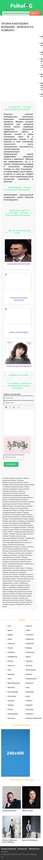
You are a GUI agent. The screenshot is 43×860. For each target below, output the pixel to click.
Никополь (11, 701)
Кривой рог (30, 639)
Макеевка (11, 652)
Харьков (29, 626)
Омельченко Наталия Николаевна (18, 299)
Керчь (28, 696)
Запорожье (30, 635)
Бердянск (29, 705)
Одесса (10, 630)
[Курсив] (10, 407)
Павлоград (29, 709)
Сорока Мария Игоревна (18, 332)
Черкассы (11, 665)
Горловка (29, 674)
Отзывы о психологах (8, 849)
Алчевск (10, 709)
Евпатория (29, 714)
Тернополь (11, 687)
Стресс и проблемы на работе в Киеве (16, 587)
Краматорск (30, 692)
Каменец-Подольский (33, 718)
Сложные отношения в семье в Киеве (16, 489)
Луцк (27, 687)
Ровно (10, 679)
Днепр (28, 630)
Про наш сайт (22, 849)
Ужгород (11, 705)
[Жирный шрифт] (6, 407)
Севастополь (30, 652)
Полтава (10, 661)
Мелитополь (12, 696)
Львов (10, 639)
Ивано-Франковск (14, 683)
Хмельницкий (31, 670)
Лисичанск (11, 718)
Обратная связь (34, 849)
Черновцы (11, 674)
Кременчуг (29, 683)
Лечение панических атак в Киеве (15, 502)
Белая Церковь (13, 692)
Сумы (9, 670)
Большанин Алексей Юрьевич (19, 264)
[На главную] (21, 6)
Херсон (28, 657)
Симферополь (12, 657)
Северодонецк (13, 714)
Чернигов (29, 661)
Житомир (29, 665)
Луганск (10, 648)
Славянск (29, 701)
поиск (36, 13)
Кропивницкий (31, 679)
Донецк (10, 635)
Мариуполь (30, 643)
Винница (29, 648)
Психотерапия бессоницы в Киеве (21, 519)
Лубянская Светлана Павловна (18, 366)
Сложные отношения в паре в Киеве (16, 487)
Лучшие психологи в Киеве (12, 478)
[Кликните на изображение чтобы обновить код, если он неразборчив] (17, 445)
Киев (9, 626)
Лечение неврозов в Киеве (17, 500)
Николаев (11, 643)
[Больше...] (18, 407)
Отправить (11, 464)
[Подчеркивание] (13, 407)
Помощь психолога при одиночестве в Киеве (18, 485)
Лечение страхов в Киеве (23, 506)
